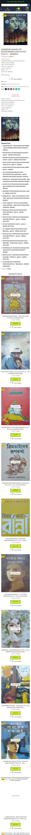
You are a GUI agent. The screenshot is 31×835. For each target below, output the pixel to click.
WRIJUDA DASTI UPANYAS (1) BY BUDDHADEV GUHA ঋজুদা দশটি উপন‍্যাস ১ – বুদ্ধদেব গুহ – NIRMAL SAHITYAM (16, 219)
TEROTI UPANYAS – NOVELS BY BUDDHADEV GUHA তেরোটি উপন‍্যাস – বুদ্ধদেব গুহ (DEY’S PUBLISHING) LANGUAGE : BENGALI (16, 205)
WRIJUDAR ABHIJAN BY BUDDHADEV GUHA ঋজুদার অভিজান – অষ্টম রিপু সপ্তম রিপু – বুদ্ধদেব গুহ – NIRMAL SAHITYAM (16, 243)
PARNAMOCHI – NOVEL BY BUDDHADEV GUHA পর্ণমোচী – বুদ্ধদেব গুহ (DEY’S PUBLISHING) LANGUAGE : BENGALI (16, 198)
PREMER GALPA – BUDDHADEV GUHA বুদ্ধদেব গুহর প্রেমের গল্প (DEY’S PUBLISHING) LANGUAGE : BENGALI (16, 250)
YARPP (9, 269)
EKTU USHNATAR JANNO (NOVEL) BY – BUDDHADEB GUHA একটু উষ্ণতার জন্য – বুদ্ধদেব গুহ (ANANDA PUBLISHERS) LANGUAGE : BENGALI (15, 174)
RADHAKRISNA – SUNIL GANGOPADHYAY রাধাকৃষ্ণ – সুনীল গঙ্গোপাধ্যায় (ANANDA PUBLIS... (15, 428)
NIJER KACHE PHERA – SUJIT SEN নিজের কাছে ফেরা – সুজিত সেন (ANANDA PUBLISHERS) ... (15, 372)
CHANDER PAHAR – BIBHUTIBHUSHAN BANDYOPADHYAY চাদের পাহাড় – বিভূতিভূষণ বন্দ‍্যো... (15, 817)
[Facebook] (8, 89)
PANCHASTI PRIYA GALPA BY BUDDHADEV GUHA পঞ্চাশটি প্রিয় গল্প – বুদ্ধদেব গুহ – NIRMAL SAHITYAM (15, 212)
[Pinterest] (11, 89)
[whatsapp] (19, 89)
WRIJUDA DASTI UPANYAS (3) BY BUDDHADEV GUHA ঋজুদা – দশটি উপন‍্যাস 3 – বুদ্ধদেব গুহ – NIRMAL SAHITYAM (16, 257)
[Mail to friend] (13, 89)
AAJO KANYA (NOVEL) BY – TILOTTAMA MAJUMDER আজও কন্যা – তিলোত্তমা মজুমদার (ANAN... (15, 595)
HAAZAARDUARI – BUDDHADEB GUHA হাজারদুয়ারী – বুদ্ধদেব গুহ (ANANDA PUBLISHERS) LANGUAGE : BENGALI (16, 148)
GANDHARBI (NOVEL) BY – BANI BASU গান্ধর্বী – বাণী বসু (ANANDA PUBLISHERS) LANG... (15, 706)
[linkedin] (16, 89)
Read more (15, 323)
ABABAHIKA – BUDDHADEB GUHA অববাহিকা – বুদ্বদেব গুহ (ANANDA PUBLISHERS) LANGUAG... (15, 650)
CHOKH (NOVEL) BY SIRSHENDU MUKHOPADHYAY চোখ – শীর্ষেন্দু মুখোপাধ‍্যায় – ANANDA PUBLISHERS (16, 264)
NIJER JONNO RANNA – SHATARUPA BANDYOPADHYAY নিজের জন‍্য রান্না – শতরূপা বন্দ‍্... (15, 539)
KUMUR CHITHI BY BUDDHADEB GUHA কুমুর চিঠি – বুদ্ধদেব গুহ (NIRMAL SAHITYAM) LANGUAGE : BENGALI (16, 186)
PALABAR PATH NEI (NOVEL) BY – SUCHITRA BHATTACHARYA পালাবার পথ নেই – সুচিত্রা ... (15, 762)
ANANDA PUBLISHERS (13, 84)
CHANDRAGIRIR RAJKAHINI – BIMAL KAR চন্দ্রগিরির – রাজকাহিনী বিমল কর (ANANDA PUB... (15, 317)
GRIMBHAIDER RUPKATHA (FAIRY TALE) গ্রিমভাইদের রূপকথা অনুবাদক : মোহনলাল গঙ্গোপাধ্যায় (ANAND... (15, 484)
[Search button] (28, 5)
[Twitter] (6, 89)
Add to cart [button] (15, 546)
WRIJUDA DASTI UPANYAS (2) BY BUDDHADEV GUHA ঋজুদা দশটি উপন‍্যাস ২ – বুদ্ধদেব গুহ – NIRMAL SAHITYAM (16, 236)
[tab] (15, 95)
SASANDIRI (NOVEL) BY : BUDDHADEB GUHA (16, 86)
